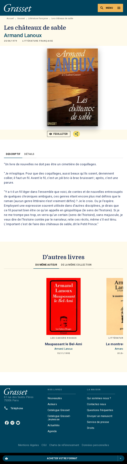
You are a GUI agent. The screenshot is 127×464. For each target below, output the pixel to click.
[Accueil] (18, 8)
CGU (44, 445)
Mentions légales (28, 445)
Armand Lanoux (23, 35)
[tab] (13, 154)
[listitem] (7, 423)
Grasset (21, 18)
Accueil (10, 18)
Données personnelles (95, 445)
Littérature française (38, 18)
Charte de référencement (64, 445)
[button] (37, 40)
